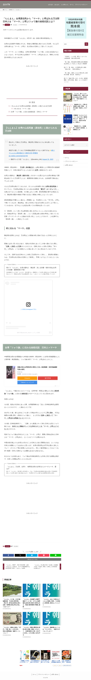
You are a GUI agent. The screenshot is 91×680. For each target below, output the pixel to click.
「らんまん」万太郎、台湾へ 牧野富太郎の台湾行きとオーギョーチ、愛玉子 (31, 468)
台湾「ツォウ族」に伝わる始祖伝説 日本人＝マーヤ (29, 112)
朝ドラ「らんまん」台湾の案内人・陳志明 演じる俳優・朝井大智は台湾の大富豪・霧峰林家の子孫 (31, 269)
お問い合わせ (69, 165)
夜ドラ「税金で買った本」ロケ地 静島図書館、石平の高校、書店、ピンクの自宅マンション (76, 80)
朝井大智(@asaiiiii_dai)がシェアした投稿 (28, 332)
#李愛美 (35, 153)
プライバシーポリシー (71, 161)
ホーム (67, 157)
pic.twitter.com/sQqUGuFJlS (18, 156)
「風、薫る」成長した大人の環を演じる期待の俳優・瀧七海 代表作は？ (76, 73)
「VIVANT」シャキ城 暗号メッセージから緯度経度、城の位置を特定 (75, 57)
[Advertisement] (32, 80)
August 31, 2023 (47, 159)
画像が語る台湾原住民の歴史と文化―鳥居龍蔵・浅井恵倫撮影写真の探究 (37, 368)
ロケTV (6, 4)
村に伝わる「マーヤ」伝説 (22, 108)
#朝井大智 (28, 153)
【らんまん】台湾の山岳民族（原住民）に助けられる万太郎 (31, 106)
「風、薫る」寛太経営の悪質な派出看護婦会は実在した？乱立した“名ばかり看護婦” (76, 62)
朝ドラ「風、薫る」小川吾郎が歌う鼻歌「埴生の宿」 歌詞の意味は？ (75, 68)
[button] (8, 555)
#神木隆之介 (20, 153)
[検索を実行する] (86, 44)
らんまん (7, 24)
